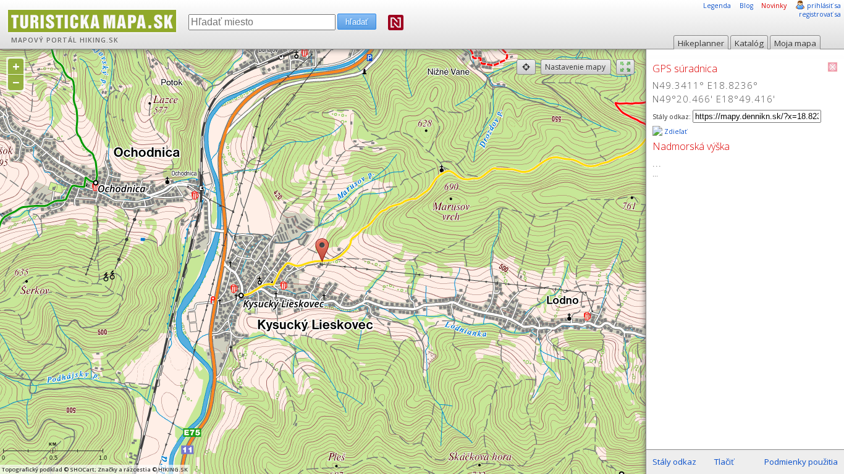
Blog (746, 5)
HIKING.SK (99, 40)
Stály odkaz (674, 461)
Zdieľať (674, 131)
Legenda (717, 5)
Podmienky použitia (801, 461)
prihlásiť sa (824, 5)
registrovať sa (820, 14)
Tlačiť (724, 461)
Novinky (774, 5)
